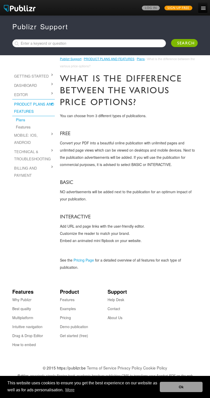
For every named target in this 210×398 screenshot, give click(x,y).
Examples (68, 308)
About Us (115, 317)
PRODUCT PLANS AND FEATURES (109, 59)
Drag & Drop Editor (27, 335)
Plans (141, 59)
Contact (114, 308)
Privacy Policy (130, 368)
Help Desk (116, 299)
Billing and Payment (25, 171)
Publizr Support (70, 59)
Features (23, 126)
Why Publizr (22, 299)
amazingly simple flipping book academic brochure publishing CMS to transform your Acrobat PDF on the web (111, 375)
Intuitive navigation (27, 326)
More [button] (70, 390)
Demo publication (74, 326)
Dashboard (25, 85)
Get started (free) (74, 335)
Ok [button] (181, 387)
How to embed (24, 344)
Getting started (31, 76)
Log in (151, 8)
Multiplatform (22, 317)
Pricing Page (84, 260)
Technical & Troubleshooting (32, 155)
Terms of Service (102, 368)
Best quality (21, 308)
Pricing (65, 317)
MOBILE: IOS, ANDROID (26, 138)
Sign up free (178, 8)
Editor (21, 94)
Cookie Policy (155, 368)
